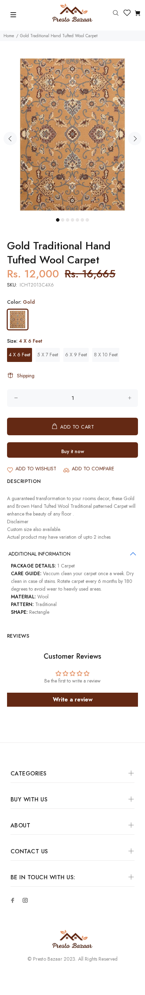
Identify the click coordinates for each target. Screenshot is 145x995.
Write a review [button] (73, 699)
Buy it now (72, 451)
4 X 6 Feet (19, 354)
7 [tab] (87, 220)
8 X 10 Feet (106, 354)
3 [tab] (67, 220)
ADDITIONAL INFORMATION (39, 553)
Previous (10, 138)
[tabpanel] (72, 134)
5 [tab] (77, 220)
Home (9, 36)
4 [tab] (72, 220)
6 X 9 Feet (76, 354)
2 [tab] (62, 220)
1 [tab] (57, 220)
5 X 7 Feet (47, 354)
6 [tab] (82, 220)
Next (134, 138)
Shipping (25, 375)
